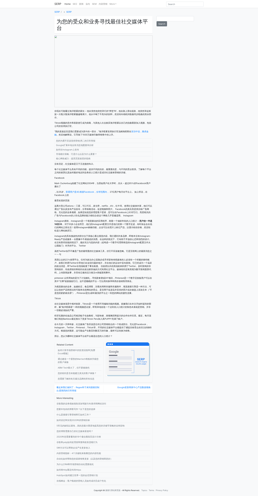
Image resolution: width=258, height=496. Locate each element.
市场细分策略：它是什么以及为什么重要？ (76, 154)
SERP (57, 4)
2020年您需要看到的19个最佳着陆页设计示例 (79, 436)
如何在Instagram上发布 (67, 149)
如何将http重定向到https (69, 469)
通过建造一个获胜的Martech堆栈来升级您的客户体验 (78, 360)
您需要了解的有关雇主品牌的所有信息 (76, 378)
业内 (88, 4)
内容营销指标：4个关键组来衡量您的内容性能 (79, 453)
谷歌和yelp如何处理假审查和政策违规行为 (77, 442)
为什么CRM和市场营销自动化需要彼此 (75, 464)
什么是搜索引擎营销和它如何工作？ (74, 414)
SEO (75, 4)
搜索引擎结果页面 (112, 490)
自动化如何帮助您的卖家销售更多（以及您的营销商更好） (84, 458)
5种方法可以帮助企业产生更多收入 (73, 447)
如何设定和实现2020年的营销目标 (73, 420)
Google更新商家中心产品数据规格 (133, 387)
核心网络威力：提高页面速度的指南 (73, 158)
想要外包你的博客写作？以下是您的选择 (76, 409)
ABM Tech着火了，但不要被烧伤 (73, 367)
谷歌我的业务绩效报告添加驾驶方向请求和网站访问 (81, 403)
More (112, 4)
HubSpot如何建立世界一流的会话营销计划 (77, 475)
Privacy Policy (162, 490)
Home (67, 4)
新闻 (81, 4)
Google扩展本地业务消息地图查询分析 (75, 145)
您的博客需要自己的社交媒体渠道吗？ (75, 431)
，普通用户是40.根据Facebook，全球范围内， (87, 191)
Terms (151, 490)
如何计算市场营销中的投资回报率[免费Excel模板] (76, 352)
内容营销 (103, 4)
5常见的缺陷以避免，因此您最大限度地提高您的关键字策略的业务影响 (91, 425)
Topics (144, 490)
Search (161, 23)
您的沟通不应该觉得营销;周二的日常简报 (75, 140)
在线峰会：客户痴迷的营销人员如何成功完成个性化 (81, 480)
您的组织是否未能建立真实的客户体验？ (77, 373)
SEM (94, 4)
